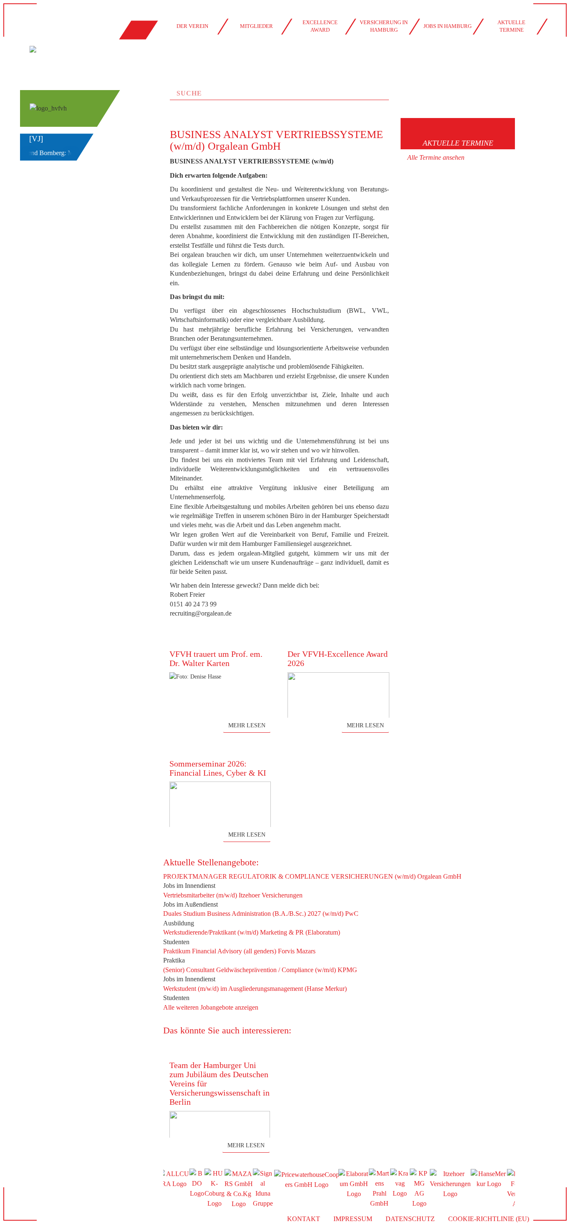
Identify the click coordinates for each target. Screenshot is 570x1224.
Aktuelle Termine (511, 26)
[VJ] (36, 138)
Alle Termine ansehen (435, 157)
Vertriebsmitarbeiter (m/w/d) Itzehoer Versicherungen (233, 895)
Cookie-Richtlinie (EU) (488, 1218)
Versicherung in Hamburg (384, 26)
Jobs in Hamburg (448, 26)
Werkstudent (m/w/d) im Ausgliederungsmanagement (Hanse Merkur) (255, 988)
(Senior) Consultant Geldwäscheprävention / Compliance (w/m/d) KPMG (260, 969)
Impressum (352, 1218)
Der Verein (192, 26)
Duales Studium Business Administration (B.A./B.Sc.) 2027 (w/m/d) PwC (260, 913)
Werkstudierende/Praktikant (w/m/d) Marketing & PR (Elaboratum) (251, 932)
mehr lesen (246, 725)
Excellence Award (320, 26)
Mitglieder (256, 26)
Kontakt (303, 1218)
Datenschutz (410, 1218)
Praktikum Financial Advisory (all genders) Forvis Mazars (239, 951)
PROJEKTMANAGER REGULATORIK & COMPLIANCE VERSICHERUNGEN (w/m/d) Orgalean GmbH (312, 876)
